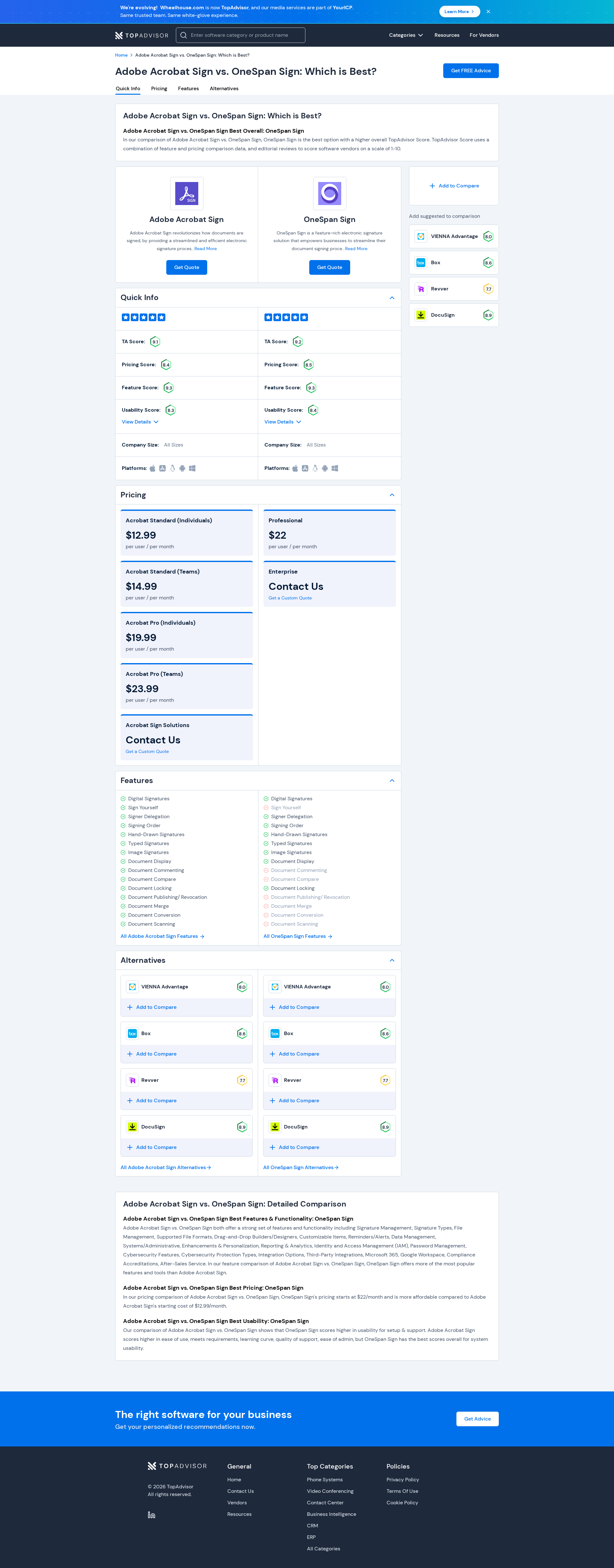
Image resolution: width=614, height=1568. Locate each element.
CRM (312, 1525)
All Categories (323, 1548)
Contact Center (325, 1502)
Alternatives (224, 88)
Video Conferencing (330, 1491)
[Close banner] (488, 11)
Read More (205, 248)
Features (188, 88)
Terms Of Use (402, 1491)
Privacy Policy (403, 1479)
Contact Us (240, 1491)
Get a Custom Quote (147, 751)
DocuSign (153, 1126)
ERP (311, 1537)
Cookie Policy (402, 1502)
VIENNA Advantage (164, 986)
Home (234, 1479)
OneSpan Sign (330, 219)
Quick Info (128, 88)
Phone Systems (325, 1479)
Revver (150, 1080)
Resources (239, 1514)
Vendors (237, 1502)
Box (146, 1033)
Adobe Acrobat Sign (186, 219)
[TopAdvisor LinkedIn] (151, 1515)
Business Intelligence (331, 1514)
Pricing (159, 88)
